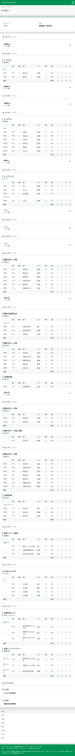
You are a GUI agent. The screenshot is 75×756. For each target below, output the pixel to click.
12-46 (38, 200)
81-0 (38, 588)
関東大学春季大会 (10, 314)
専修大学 (25, 273)
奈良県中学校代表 (28, 671)
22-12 (38, 627)
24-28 (38, 671)
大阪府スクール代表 (29, 665)
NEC (24, 186)
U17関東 (25, 591)
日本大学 (25, 368)
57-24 (38, 418)
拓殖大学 (25, 277)
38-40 (38, 360)
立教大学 (25, 334)
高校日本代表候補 (10, 704)
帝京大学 (25, 508)
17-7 (38, 659)
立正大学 (25, 440)
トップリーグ (9, 176)
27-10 (38, 139)
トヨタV (25, 151)
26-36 (38, 422)
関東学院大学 (27, 360)
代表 (2, 723)
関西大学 (25, 516)
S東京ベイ (26, 136)
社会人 (3, 730)
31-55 (38, 386)
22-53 (38, 193)
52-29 (38, 330)
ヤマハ (6, 178)
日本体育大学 (27, 330)
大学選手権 (8, 377)
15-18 (38, 151)
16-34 (38, 482)
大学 (2, 715)
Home (3, 6)
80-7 (38, 326)
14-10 (38, 595)
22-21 (38, 288)
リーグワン (8, 60)
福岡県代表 (7, 651)
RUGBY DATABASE (9, 2)
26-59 (38, 132)
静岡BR (6, 121)
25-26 (38, 143)
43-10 (38, 269)
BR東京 (25, 147)
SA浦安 (25, 139)
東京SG (25, 77)
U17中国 (25, 584)
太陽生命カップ (9, 613)
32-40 (38, 190)
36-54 (38, 280)
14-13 (38, 471)
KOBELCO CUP (10, 571)
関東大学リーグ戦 (10, 260)
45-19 (38, 147)
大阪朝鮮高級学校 (28, 550)
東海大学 (25, 284)
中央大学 (25, 269)
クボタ (25, 200)
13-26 (38, 464)
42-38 (38, 364)
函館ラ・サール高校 (29, 546)
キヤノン (25, 190)
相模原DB (6, 62)
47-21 (38, 353)
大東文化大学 (27, 280)
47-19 (38, 475)
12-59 (38, 479)
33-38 (38, 273)
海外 (2, 726)
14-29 (38, 356)
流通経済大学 (27, 288)
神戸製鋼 (25, 193)
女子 (2, 738)
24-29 (38, 516)
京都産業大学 (27, 386)
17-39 (38, 284)
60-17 (38, 277)
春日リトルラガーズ (9, 615)
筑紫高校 (42, 26)
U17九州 (6, 573)
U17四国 (25, 588)
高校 (2, 719)
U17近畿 (25, 595)
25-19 (38, 638)
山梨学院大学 (27, 326)
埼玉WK (25, 73)
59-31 (38, 186)
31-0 (38, 665)
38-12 (38, 554)
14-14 (38, 550)
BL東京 (25, 132)
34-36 (38, 77)
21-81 (38, 73)
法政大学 (49, 26)
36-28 (38, 512)
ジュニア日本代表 (10, 693)
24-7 (38, 632)
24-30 (38, 136)
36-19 (38, 368)
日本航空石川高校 (28, 554)
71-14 (38, 334)
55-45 (38, 467)
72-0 (38, 584)
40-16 (38, 440)
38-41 (38, 486)
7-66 (38, 508)
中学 (2, 734)
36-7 (38, 591)
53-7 (38, 546)
